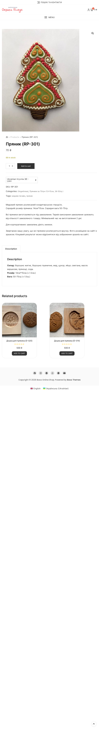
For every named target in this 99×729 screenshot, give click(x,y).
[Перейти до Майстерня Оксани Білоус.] (7, 137)
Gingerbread (23, 191)
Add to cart (26, 166)
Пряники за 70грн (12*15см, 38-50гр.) (46, 191)
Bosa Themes (74, 379)
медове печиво (18, 196)
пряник (29, 196)
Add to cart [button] (19, 353)
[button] (49, 17)
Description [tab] (11, 248)
